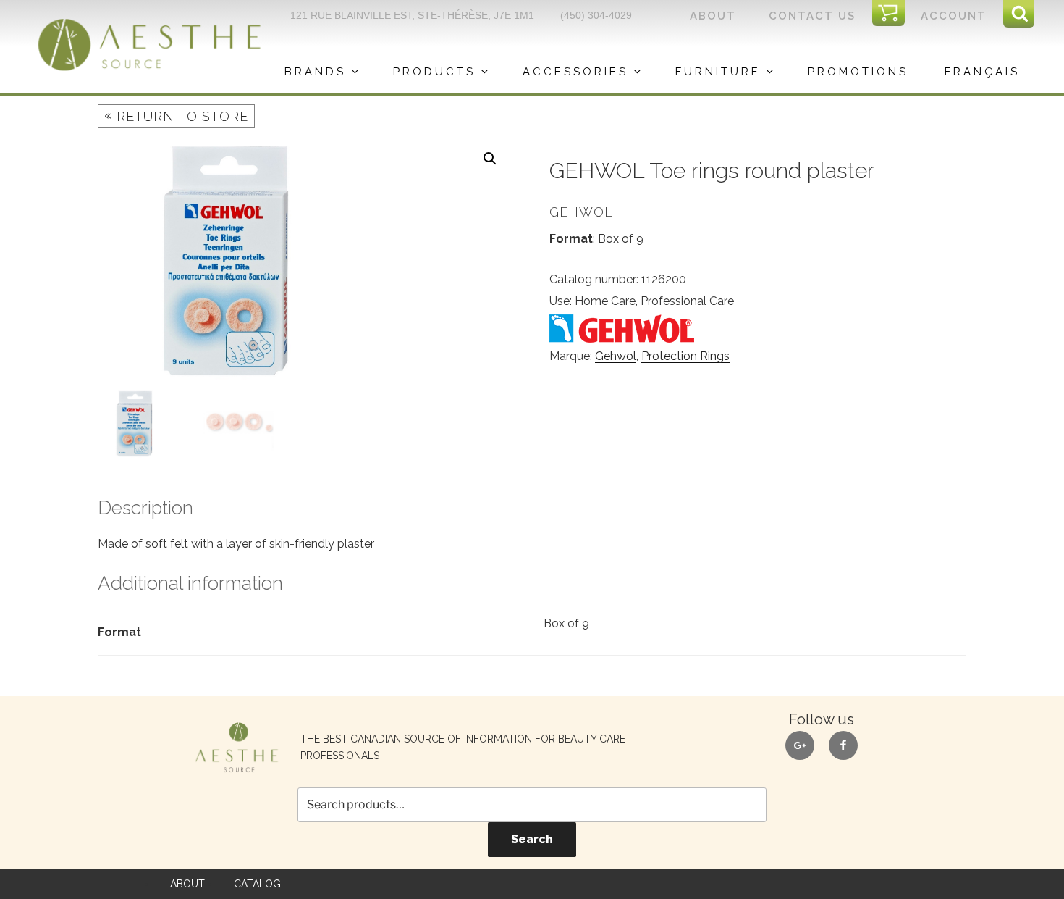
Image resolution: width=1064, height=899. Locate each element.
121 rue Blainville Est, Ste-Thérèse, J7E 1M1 (412, 15)
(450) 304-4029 (596, 15)
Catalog (257, 884)
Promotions (858, 71)
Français (982, 71)
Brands (315, 71)
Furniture (718, 71)
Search (532, 839)
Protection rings (685, 356)
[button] (490, 159)
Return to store (176, 115)
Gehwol (615, 356)
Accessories (575, 71)
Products (434, 71)
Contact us (812, 15)
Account (954, 15)
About (713, 15)
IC (893, 13)
